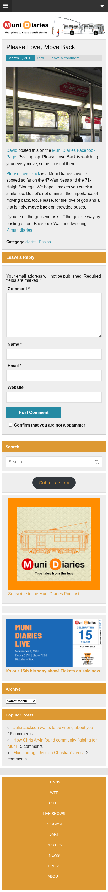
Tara (40, 58)
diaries (31, 241)
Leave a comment (64, 58)
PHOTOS (54, 845)
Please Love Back (23, 173)
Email (14, 366)
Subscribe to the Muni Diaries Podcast (43, 594)
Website (16, 387)
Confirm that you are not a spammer (49, 425)
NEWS (54, 855)
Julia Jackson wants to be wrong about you (53, 727)
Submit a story (54, 482)
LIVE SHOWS (54, 813)
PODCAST (54, 824)
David (11, 150)
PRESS (54, 866)
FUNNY (54, 782)
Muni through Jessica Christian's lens (48, 752)
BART (54, 834)
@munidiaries (19, 230)
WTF (54, 792)
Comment (19, 289)
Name (15, 344)
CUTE (54, 803)
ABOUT (54, 876)
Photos (45, 241)
